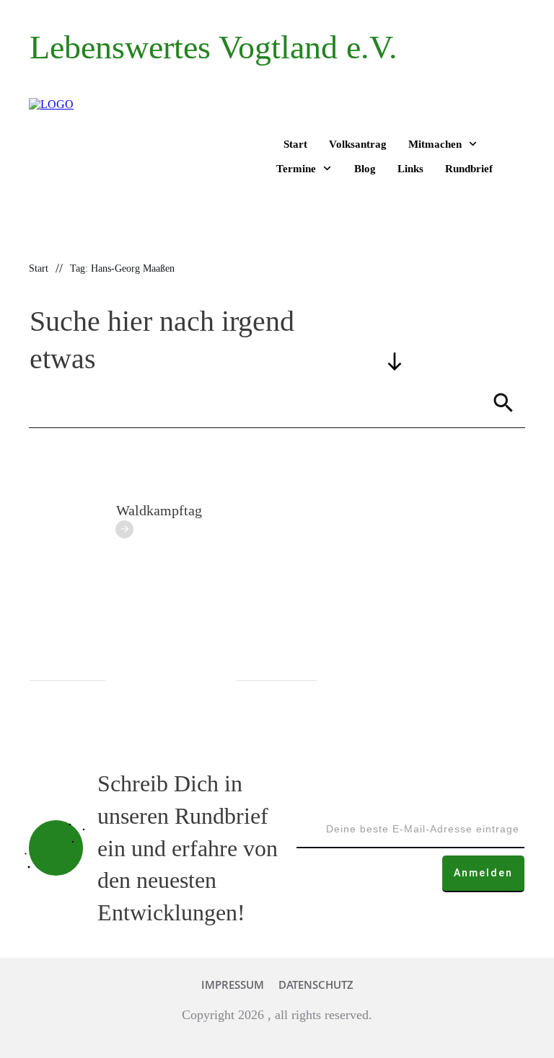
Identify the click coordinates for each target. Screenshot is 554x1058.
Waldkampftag (159, 510)
